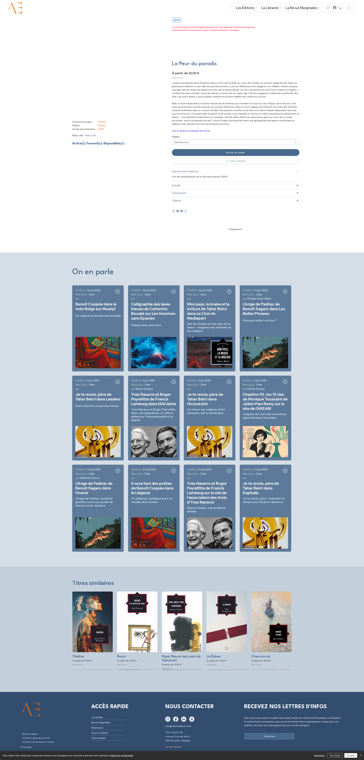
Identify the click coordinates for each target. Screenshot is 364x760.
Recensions (97, 413)
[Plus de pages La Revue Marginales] (318, 8)
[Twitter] (185, 211)
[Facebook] (177, 211)
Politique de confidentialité (121, 755)
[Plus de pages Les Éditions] (256, 8)
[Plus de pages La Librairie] (280, 8)
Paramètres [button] (319, 755)
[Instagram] (167, 405)
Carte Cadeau (98, 424)
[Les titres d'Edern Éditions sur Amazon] (191, 405)
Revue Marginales (100, 408)
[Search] (349, 8)
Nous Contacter (99, 419)
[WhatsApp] (173, 211)
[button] (341, 8)
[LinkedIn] (183, 405)
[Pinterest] (181, 211)
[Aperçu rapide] (92, 308)
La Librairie (97, 403)
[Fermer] (360, 755)
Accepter (351, 755)
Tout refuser (334, 755)
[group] (182, 317)
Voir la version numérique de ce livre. (191, 130)
